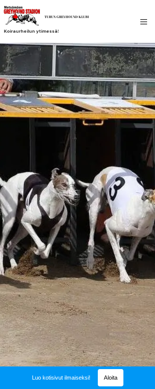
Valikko (143, 21)
